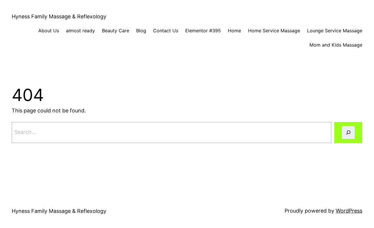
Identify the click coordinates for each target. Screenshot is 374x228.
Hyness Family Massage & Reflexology (59, 16)
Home (234, 30)
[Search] (348, 132)
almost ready (80, 30)
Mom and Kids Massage (335, 45)
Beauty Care (115, 30)
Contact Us (165, 30)
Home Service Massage (274, 30)
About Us (48, 30)
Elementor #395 (203, 30)
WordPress (349, 211)
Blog (141, 30)
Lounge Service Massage (334, 30)
